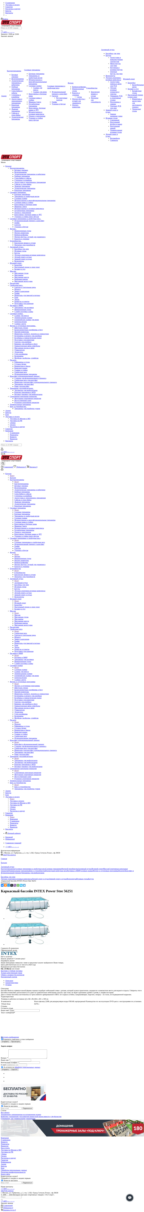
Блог (7, 415)
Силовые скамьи (20, 198)
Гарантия (8, 429)
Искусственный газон (22, 400)
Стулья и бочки (20, 364)
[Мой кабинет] (2, 450)
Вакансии (13, 439)
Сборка (13, 423)
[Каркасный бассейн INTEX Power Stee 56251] (27, 919)
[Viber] (15, 885)
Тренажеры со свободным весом (26, 196)
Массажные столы (21, 273)
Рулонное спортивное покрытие (26, 402)
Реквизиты (14, 435)
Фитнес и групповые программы (23, 326)
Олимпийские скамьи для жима (26, 320)
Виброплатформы (21, 235)
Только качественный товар (11, 973)
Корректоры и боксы (22, 366)
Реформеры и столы (22, 362)
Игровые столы (20, 251)
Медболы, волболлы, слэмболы (26, 358)
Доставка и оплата (12, 417)
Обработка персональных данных (14, 1170)
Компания (9, 431)
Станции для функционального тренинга (30, 378)
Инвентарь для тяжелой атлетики (27, 295)
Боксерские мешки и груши (25, 243)
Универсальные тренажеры (20, 404)
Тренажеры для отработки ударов (27, 408)
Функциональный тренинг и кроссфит (29, 221)
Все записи (5, 1112)
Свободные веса (16, 285)
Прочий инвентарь (21, 332)
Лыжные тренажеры (22, 186)
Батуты (17, 253)
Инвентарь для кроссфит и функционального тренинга (35, 382)
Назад (12, 476)
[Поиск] (2, 30)
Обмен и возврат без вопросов (12, 975)
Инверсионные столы (22, 231)
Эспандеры (18, 352)
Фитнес (13, 229)
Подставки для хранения (23, 303)
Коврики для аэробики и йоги (25, 344)
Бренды (8, 413)
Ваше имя (5, 1010)
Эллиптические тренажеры (24, 188)
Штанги (17, 289)
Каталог (8, 166)
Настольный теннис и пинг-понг (27, 267)
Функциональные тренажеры (25, 374)
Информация (6, 1162)
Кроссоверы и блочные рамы (25, 204)
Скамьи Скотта (20, 324)
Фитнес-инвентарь (21, 233)
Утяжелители (19, 350)
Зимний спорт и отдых (23, 259)
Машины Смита (20, 206)
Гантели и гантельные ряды (25, 287)
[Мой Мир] (8, 885)
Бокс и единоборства (18, 406)
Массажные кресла (21, 277)
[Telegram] (24, 885)
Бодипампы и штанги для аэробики (28, 336)
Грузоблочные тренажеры (24, 211)
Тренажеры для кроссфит (24, 384)
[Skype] (21, 885)
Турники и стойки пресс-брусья (26, 217)
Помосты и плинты (21, 301)
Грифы (17, 223)
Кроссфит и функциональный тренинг (25, 376)
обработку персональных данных (27, 1067)
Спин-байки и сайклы (22, 178)
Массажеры (18, 275)
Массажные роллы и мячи (24, 348)
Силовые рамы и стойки (23, 202)
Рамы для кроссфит (21, 386)
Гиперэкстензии (20, 322)
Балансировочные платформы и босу (28, 330)
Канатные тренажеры (22, 190)
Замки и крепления (21, 291)
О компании (14, 433)
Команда (13, 437)
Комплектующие (20, 368)
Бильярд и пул (19, 269)
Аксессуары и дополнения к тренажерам (30, 182)
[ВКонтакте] (2, 885)
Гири (16, 297)
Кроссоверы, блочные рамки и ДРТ (28, 215)
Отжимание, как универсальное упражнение (18, 1119)
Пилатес (13, 360)
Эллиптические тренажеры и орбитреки (29, 174)
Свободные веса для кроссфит (26, 380)
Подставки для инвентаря (24, 340)
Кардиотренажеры (17, 168)
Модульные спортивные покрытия (27, 398)
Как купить (5, 1148)
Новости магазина (10, 1106)
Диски (16, 299)
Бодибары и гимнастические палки (28, 338)
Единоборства (16, 241)
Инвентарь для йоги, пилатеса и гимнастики (31, 334)
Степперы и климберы (23, 180)
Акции (8, 411)
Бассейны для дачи (21, 249)
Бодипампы (18, 356)
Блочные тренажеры (22, 194)
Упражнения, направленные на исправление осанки (21, 1114)
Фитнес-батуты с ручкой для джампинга (29, 237)
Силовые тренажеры (18, 192)
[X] (11, 885)
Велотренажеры (20, 172)
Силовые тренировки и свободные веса (25, 219)
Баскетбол (18, 265)
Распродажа (14, 283)
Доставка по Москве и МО (20, 419)
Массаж (13, 271)
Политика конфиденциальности (13, 1172)
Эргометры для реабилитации (25, 390)
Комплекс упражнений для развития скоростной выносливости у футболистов (31, 1117)
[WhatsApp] (18, 885)
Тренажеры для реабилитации (22, 388)
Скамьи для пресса (21, 316)
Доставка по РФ (16, 421)
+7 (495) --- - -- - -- (7, 32)
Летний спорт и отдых (23, 257)
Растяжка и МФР (17, 305)
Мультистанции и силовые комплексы (29, 209)
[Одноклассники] (5, 885)
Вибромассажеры (21, 279)
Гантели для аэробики (22, 342)
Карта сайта (5, 1174)
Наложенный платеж (9, 977)
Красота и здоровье (21, 239)
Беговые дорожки (21, 170)
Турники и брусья (21, 227)
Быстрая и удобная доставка (11, 971)
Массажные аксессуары (23, 281)
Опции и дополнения (22, 213)
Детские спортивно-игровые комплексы (29, 255)
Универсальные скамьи (23, 318)
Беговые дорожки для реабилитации (28, 394)
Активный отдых (17, 247)
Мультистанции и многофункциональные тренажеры (34, 200)
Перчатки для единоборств (24, 245)
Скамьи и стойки (21, 370)
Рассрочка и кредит (17, 427)
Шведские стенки (21, 328)
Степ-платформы (21, 354)
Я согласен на (22, 1067)
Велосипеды (19, 261)
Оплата (13, 425)
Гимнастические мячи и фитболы (27, 346)
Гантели (17, 225)
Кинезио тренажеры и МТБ (25, 392)
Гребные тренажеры (22, 176)
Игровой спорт (16, 263)
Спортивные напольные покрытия (23, 396)
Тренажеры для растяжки (24, 307)
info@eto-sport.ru (9, 855)
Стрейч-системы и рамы (23, 312)
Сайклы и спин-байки (22, 184)
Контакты (9, 441)
